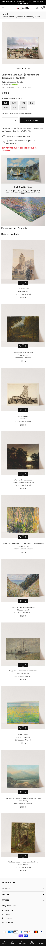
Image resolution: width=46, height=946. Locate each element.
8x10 (5, 103)
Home (4, 14)
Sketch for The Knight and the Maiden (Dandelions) (23, 543)
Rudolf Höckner (23, 673)
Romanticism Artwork (23, 803)
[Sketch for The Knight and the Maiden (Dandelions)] (23, 516)
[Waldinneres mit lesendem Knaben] (23, 835)
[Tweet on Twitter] (26, 68)
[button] (41, 8)
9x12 (31, 103)
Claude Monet (23, 610)
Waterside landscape (23, 480)
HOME (4, 944)
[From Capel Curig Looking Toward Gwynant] (23, 771)
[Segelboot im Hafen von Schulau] (23, 644)
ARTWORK (22, 944)
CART (32, 944)
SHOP (12, 944)
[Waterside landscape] (23, 453)
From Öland (23, 734)
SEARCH (41, 944)
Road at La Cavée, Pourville (23, 607)
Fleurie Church (23, 416)
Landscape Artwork (23, 294)
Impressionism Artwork (23, 549)
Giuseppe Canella (15, 82)
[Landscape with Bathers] (23, 325)
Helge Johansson (23, 737)
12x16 (23, 107)
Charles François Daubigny (23, 482)
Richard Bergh (23, 546)
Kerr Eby (23, 419)
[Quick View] (25, 283)
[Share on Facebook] (23, 68)
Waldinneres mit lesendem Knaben (23, 862)
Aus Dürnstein (23, 289)
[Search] (7, 8)
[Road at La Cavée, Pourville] (23, 580)
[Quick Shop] (20, 283)
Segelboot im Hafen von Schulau (23, 671)
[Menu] (3, 8)
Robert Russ (23, 291)
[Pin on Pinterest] (29, 68)
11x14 (14, 107)
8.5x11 (14, 103)
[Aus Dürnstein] (23, 262)
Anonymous (23, 355)
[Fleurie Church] (23, 389)
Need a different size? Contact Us (18, 113)
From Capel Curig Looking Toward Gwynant (23, 798)
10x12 (6, 107)
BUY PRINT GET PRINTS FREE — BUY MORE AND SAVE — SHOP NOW (23, 2)
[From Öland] (23, 707)
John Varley (23, 801)
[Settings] (37, 8)
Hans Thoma (23, 864)
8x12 (23, 103)
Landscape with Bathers (23, 352)
